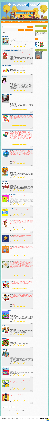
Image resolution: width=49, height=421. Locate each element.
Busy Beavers (4, 338)
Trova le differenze (19, 138)
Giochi (25, 282)
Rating (11, 46)
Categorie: (12, 38)
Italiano (22, 135)
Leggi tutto (24, 419)
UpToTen (4, 379)
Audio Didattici (16, 150)
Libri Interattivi (23, 53)
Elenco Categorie (36, 21)
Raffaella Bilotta (5, 113)
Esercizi (20, 182)
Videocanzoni (21, 39)
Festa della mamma (18, 134)
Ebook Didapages (14, 53)
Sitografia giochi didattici (13, 223)
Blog (23, 21)
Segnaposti (30, 137)
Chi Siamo (4, 21)
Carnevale (17, 116)
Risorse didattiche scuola (7, 94)
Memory (17, 153)
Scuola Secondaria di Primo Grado (23, 183)
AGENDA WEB (4, 349)
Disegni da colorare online (21, 381)
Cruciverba (24, 132)
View (31, 48)
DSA (10, 53)
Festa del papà (12, 134)
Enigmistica (25, 133)
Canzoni (20, 38)
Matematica (12, 136)
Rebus (20, 153)
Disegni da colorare (29, 132)
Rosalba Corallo (5, 76)
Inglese (23, 67)
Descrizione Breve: (13, 40)
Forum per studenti (19, 151)
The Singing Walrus (6, 393)
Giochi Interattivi (27, 151)
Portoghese (30, 311)
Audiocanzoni (18, 52)
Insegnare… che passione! (39, 51)
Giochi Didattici (19, 21)
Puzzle (29, 38)
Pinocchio (13, 304)
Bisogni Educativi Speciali (25, 52)
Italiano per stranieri (13, 153)
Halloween (11, 135)
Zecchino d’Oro (5, 36)
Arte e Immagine (16, 131)
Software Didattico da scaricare (27, 266)
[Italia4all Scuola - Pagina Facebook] (41, 44)
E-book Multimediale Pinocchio (8, 292)
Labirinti (25, 135)
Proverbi (14, 283)
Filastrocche (21, 282)
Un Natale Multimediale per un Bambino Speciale (11, 50)
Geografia (30, 134)
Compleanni (12, 132)
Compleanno (16, 132)
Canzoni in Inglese (18, 67)
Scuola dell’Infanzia (19, 54)
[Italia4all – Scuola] (24, 19)
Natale (27, 53)
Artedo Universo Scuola (28, 21)
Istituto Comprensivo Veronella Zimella (9, 260)
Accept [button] (43, 418)
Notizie (9, 21)
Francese (28, 339)
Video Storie (12, 355)
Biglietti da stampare (23, 131)
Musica (15, 136)
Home (2, 21)
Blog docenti (24, 115)
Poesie (26, 209)
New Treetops (5, 167)
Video (28, 283)
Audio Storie (21, 350)
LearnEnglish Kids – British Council (8, 245)
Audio (15, 52)
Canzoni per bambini (6, 325)
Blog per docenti (16, 38)
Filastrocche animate (29, 235)
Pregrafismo (25, 136)
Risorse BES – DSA (13, 54)
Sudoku (11, 138)
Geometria (21, 195)
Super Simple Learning (6, 65)
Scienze (15, 137)
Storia (19, 223)
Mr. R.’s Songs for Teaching (7, 208)
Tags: (11, 161)
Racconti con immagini (16, 247)
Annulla (32, 34)
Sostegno (29, 54)
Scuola (25, 67)
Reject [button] (46, 418)
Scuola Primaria (16, 39)
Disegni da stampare (20, 133)
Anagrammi (14, 161)
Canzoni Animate (25, 38)
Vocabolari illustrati (26, 154)
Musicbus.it (4, 181)
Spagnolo (11, 313)
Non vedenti (30, 53)
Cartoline (21, 281)
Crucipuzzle (20, 132)
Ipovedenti (19, 53)
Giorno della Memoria (18, 152)
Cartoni (31, 131)
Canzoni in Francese (23, 380)
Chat (28, 150)
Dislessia (31, 52)
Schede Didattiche (15, 169)
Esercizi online (12, 151)
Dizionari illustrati (24, 168)
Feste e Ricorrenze (26, 134)
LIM (31, 263)
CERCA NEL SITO (42, 21)
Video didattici (17, 68)
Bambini (15, 326)
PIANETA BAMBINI (5, 129)
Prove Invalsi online (22, 264)
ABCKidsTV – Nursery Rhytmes (8, 367)
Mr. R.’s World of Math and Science (9, 194)
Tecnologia (14, 138)
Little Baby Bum (5, 234)
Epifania (29, 133)
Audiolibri (25, 350)
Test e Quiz (17, 154)
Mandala (11, 283)
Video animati (28, 247)
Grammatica (24, 152)
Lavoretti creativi (29, 135)
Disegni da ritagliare (13, 133)
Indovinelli (15, 135)
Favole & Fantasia (5, 280)
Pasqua (21, 136)
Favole (31, 133)
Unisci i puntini (25, 138)
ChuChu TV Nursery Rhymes (7, 310)
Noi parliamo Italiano (6, 148)
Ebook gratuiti (27, 262)
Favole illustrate (16, 282)
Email (36, 35)
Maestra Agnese (5, 219)
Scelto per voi (13, 21)
